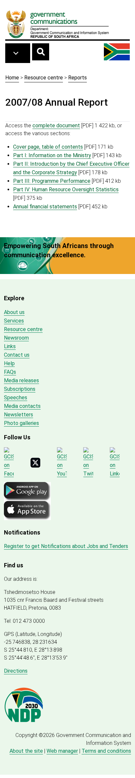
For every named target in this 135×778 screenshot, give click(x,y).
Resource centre (43, 77)
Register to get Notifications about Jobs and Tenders (66, 546)
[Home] (57, 24)
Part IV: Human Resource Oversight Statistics (66, 189)
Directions (16, 671)
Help (9, 363)
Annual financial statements (45, 206)
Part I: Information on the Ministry (52, 155)
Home (12, 77)
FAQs (10, 372)
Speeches (15, 397)
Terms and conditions (106, 751)
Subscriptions (19, 389)
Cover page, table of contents (48, 147)
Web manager (62, 751)
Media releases (21, 380)
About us (14, 312)
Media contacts (22, 406)
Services (14, 321)
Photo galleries (21, 423)
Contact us (16, 355)
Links (10, 346)
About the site (26, 751)
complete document (56, 125)
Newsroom (16, 338)
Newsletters (18, 414)
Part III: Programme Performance (51, 181)
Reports (77, 77)
